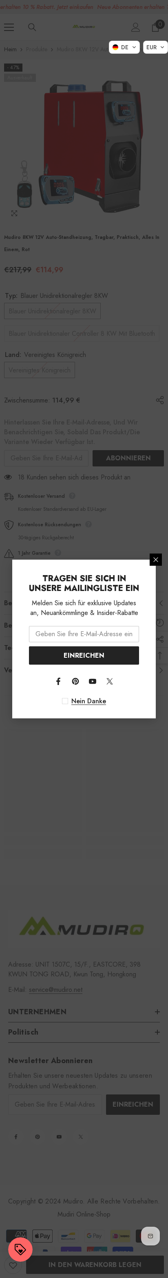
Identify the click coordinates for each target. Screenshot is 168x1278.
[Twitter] (109, 681)
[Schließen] (156, 560)
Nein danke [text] (88, 701)
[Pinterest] (75, 681)
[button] (124, 47)
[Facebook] (58, 681)
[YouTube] (92, 681)
